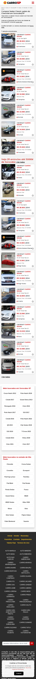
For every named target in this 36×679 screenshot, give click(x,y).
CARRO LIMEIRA (25, 588)
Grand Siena (10, 496)
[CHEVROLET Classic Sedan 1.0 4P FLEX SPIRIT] (8, 41)
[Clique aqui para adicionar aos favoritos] (32, 47)
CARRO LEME (10, 588)
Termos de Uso (23, 543)
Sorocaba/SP (13, 7)
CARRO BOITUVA (10, 571)
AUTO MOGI (10, 554)
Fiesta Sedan (9, 489)
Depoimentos (26, 539)
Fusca (26, 489)
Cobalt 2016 (10, 419)
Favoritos (8, 539)
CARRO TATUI (26, 627)
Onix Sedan (10, 515)
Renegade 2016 (9, 406)
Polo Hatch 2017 (10, 412)
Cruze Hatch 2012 (10, 393)
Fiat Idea (26, 477)
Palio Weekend (10, 521)
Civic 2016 (26, 406)
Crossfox (10, 470)
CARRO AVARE (10, 568)
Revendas (25, 536)
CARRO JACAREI (25, 581)
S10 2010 (10, 431)
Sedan (19, 7)
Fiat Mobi (10, 483)
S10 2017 (26, 412)
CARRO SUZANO (10, 627)
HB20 (26, 496)
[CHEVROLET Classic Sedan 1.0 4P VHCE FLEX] (8, 93)
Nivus (10, 508)
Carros (7, 7)
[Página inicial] (33, 2)
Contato (16, 539)
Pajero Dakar (26, 515)
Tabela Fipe (11, 543)
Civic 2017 (26, 444)
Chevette (10, 464)
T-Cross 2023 (26, 431)
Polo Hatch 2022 (26, 419)
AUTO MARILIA (10, 551)
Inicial (9, 536)
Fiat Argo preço (9, 477)
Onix (26, 508)
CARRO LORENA (10, 591)
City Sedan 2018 (26, 425)
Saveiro (26, 521)
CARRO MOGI (25, 591)
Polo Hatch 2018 (26, 393)
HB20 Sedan (9, 502)
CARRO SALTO (25, 605)
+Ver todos (20, 162)
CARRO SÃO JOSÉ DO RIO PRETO (10, 612)
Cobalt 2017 (10, 399)
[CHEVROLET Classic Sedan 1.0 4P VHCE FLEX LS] (8, 58)
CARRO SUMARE (25, 622)
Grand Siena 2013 (26, 399)
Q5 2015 (10, 425)
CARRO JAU (10, 585)
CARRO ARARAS (26, 562)
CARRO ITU (10, 581)
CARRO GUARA (25, 576)
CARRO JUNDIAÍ (25, 585)
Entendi (18, 673)
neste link (19, 22)
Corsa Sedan (26, 464)
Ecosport (26, 470)
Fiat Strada (26, 483)
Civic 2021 (9, 444)
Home (2, 7)
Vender (16, 536)
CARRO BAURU (25, 568)
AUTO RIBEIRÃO (25, 554)
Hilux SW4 (26, 502)
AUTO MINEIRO (25, 551)
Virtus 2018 (26, 438)
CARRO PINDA (25, 595)
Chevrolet (25, 7)
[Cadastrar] (32, 643)
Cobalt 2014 (10, 438)
